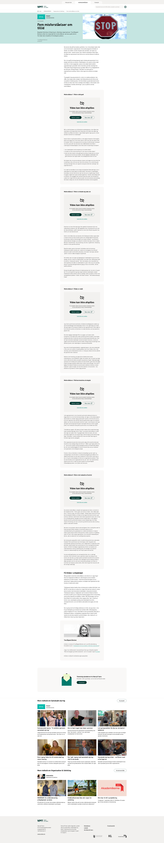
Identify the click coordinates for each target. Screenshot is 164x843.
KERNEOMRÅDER (47, 11)
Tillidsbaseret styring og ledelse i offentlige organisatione (86, 645)
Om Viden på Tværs (88, 830)
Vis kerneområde (120, 770)
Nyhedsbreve (87, 825)
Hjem (40, 11)
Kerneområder (83, 2)
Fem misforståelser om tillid (72, 11)
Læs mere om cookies (82, 121)
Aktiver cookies (75, 117)
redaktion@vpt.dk (41, 834)
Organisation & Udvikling (58, 11)
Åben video (87, 117)
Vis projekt (121, 700)
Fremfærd (97, 651)
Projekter (68, 2)
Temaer (96, 2)
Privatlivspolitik (111, 825)
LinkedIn (86, 828)
